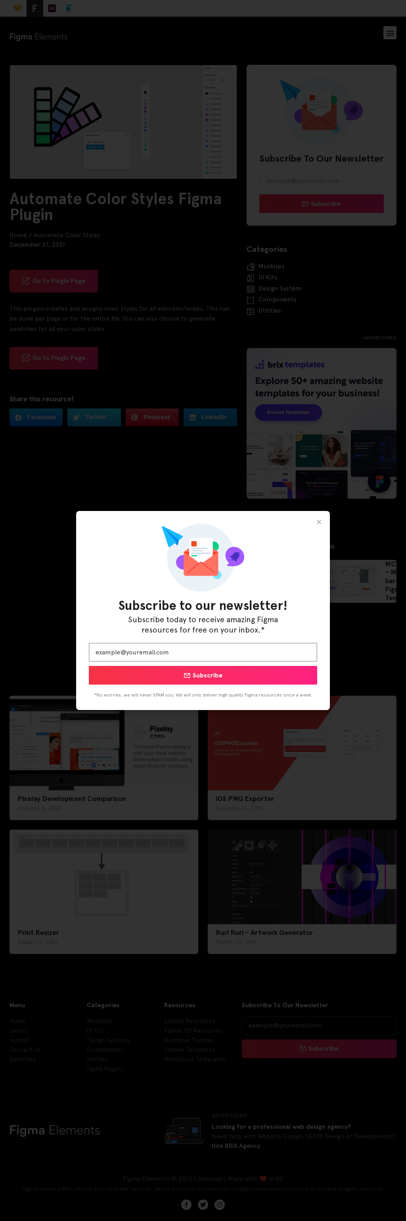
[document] (203, 610)
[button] (319, 522)
